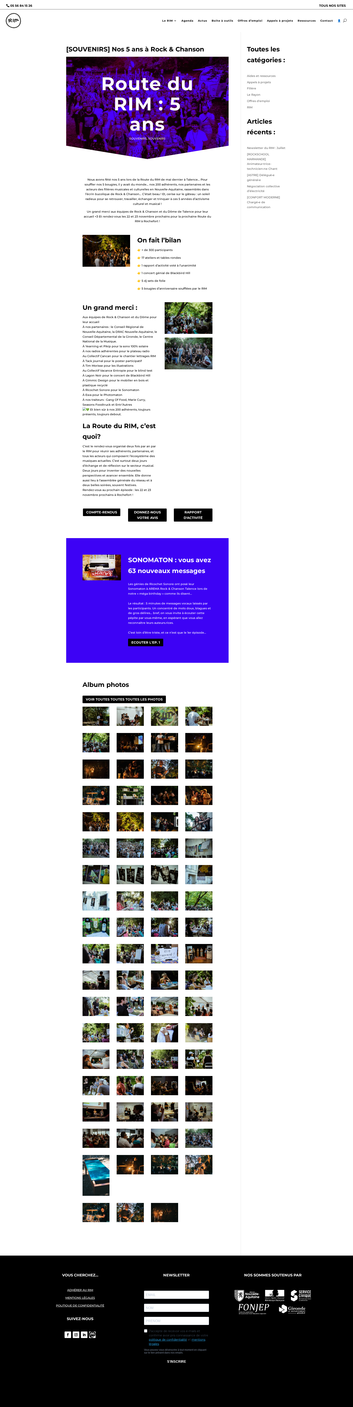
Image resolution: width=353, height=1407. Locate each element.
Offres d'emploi (258, 101)
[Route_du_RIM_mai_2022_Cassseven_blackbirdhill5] (164, 1174)
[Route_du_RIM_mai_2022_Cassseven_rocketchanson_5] (164, 1148)
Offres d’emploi (250, 20)
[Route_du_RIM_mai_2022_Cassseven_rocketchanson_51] (198, 910)
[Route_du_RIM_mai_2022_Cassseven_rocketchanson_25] (96, 1069)
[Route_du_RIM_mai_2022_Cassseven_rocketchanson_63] (96, 858)
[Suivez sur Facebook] (68, 1334)
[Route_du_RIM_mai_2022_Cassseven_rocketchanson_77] (96, 779)
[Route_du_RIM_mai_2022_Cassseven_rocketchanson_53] (130, 910)
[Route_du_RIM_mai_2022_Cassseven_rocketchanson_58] (96, 884)
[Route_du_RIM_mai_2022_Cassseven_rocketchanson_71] (130, 805)
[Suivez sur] (92, 1334)
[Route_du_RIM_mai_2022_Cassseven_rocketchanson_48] (164, 937)
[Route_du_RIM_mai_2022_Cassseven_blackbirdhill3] (96, 1222)
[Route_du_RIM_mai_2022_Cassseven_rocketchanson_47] (198, 937)
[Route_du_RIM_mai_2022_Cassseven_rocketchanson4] (96, 726)
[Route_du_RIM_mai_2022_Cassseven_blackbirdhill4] (198, 1174)
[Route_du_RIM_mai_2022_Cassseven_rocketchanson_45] (130, 963)
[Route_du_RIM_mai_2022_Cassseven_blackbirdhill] (164, 1222)
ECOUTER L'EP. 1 (145, 642)
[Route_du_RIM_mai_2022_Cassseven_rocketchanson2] (164, 726)
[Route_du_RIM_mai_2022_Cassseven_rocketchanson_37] (96, 990)
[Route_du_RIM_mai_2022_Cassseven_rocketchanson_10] (164, 1121)
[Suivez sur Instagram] (76, 1334)
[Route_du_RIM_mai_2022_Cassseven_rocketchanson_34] (198, 990)
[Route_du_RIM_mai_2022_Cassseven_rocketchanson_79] (164, 752)
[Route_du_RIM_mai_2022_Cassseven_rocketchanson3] (130, 726)
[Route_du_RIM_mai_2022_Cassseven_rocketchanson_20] (198, 1016)
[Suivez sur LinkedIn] (84, 1334)
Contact (326, 20)
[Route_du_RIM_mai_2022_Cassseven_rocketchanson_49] (130, 937)
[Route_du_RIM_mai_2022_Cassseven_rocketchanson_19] (130, 1095)
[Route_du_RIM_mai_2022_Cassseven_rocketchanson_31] (164, 1016)
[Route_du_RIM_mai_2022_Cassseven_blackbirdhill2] (130, 1222)
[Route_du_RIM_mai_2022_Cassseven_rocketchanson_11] (130, 1121)
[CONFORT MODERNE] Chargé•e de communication (263, 202)
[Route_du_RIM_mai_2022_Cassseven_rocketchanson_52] (164, 910)
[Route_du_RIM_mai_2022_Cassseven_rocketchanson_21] (96, 1042)
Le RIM (167, 20)
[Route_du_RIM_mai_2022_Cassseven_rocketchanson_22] (130, 1042)
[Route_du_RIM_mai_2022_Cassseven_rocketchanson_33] (96, 1016)
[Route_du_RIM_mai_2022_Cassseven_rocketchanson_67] (130, 831)
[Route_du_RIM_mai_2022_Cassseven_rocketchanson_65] (164, 831)
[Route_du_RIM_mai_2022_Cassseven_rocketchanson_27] (164, 1069)
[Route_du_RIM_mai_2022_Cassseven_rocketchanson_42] (198, 963)
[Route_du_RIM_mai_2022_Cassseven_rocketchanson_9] (198, 1121)
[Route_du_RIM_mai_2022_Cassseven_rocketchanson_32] (130, 1016)
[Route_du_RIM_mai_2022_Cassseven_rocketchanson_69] (198, 805)
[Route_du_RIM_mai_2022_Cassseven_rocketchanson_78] (198, 752)
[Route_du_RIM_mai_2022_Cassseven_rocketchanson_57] (130, 884)
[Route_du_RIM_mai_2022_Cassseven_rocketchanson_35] (164, 990)
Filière (251, 88)
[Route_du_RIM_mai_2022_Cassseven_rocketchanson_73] (96, 805)
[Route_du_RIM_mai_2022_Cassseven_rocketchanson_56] (164, 884)
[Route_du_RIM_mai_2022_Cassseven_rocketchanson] (96, 752)
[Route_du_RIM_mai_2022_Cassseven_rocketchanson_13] (96, 1121)
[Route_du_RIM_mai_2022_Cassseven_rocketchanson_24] (198, 1042)
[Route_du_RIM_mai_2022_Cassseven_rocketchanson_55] (198, 884)
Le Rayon (253, 95)
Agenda (187, 20)
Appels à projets (280, 20)
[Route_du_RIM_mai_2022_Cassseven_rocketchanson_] (198, 1148)
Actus (202, 20)
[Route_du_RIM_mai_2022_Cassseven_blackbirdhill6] (130, 1174)
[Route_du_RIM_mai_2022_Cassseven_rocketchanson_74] (198, 779)
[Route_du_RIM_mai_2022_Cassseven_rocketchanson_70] (164, 805)
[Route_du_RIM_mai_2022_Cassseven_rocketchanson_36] (130, 990)
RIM (249, 107)
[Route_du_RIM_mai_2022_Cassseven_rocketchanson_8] (96, 1148)
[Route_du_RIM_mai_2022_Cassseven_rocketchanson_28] (198, 1069)
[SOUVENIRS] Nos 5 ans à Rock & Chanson (135, 49)
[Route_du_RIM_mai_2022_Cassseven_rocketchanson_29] (96, 1095)
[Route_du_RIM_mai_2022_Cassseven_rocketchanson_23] (164, 1042)
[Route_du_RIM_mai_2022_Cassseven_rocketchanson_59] (198, 858)
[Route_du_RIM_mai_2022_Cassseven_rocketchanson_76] (130, 779)
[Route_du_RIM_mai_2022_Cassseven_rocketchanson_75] (164, 779)
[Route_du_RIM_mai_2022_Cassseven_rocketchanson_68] (96, 831)
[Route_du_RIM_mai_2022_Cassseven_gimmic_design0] (96, 1196)
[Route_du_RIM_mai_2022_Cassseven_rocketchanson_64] (198, 831)
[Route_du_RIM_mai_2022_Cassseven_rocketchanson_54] (96, 910)
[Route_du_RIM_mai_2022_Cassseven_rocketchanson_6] (130, 1148)
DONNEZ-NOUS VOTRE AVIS (147, 515)
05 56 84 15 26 (21, 6)
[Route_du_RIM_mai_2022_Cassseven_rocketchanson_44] (164, 963)
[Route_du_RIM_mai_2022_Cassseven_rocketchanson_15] (164, 1095)
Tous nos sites (332, 6)
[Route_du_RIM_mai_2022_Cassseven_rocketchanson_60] (164, 858)
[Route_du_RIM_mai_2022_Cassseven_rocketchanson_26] (130, 1069)
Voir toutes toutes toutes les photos (124, 699)
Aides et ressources (261, 76)
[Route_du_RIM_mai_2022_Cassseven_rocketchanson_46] (96, 963)
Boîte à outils (222, 20)
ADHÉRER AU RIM (80, 1290)
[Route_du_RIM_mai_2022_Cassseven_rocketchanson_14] (198, 1095)
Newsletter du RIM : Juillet (266, 148)
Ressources (307, 20)
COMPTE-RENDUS (101, 512)
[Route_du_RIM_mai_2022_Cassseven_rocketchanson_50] (96, 937)
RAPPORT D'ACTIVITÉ (193, 515)
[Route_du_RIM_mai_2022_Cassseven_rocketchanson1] (198, 726)
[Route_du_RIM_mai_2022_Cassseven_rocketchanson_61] (130, 858)
